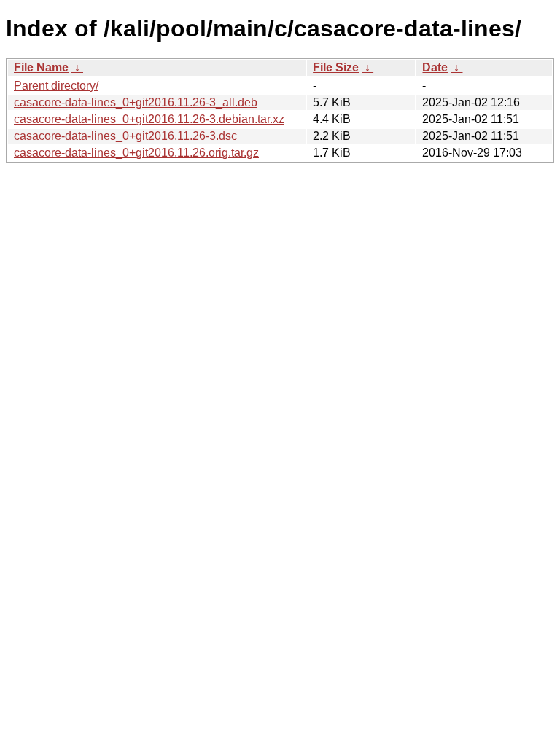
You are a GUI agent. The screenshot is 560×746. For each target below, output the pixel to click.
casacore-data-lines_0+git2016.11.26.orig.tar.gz (136, 152)
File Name (41, 67)
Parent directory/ (56, 85)
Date (435, 67)
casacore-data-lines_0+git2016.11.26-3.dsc (125, 136)
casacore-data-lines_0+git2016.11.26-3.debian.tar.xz (149, 119)
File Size (336, 67)
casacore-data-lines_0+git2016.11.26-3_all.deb (135, 102)
